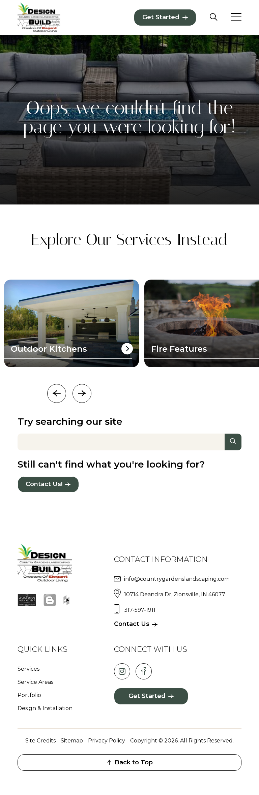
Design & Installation (45, 708)
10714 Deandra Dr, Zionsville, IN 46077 (174, 594)
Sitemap (72, 740)
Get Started (160, 17)
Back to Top (134, 762)
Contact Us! (44, 484)
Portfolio (29, 695)
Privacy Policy (106, 740)
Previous (56, 393)
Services (28, 669)
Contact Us (131, 624)
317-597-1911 (139, 610)
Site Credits (40, 740)
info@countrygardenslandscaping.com (177, 579)
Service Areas (35, 682)
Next (82, 393)
